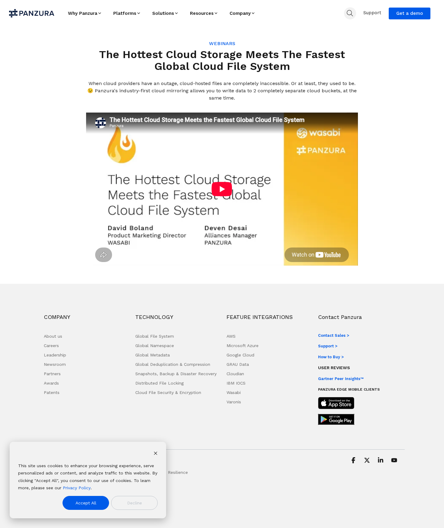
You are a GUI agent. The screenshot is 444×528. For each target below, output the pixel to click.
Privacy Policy (77, 487)
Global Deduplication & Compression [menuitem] (172, 364)
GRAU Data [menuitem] (238, 364)
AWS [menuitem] (231, 336)
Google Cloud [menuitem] (240, 355)
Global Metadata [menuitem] (152, 355)
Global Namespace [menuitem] (154, 345)
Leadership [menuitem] (55, 355)
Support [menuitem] (372, 12)
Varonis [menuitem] (234, 401)
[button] (354, 460)
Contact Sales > (333, 335)
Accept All (86, 502)
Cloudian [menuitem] (235, 373)
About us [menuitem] (53, 336)
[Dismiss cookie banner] (155, 454)
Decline (134, 502)
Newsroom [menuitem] (55, 364)
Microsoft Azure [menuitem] (243, 345)
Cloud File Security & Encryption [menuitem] (168, 392)
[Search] (350, 13)
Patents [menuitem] (52, 392)
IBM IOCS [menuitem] (236, 383)
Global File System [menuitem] (154, 336)
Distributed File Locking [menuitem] (159, 383)
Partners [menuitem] (52, 373)
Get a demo (409, 13)
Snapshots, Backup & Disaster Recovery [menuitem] (176, 373)
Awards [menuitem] (51, 383)
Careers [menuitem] (51, 345)
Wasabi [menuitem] (234, 392)
